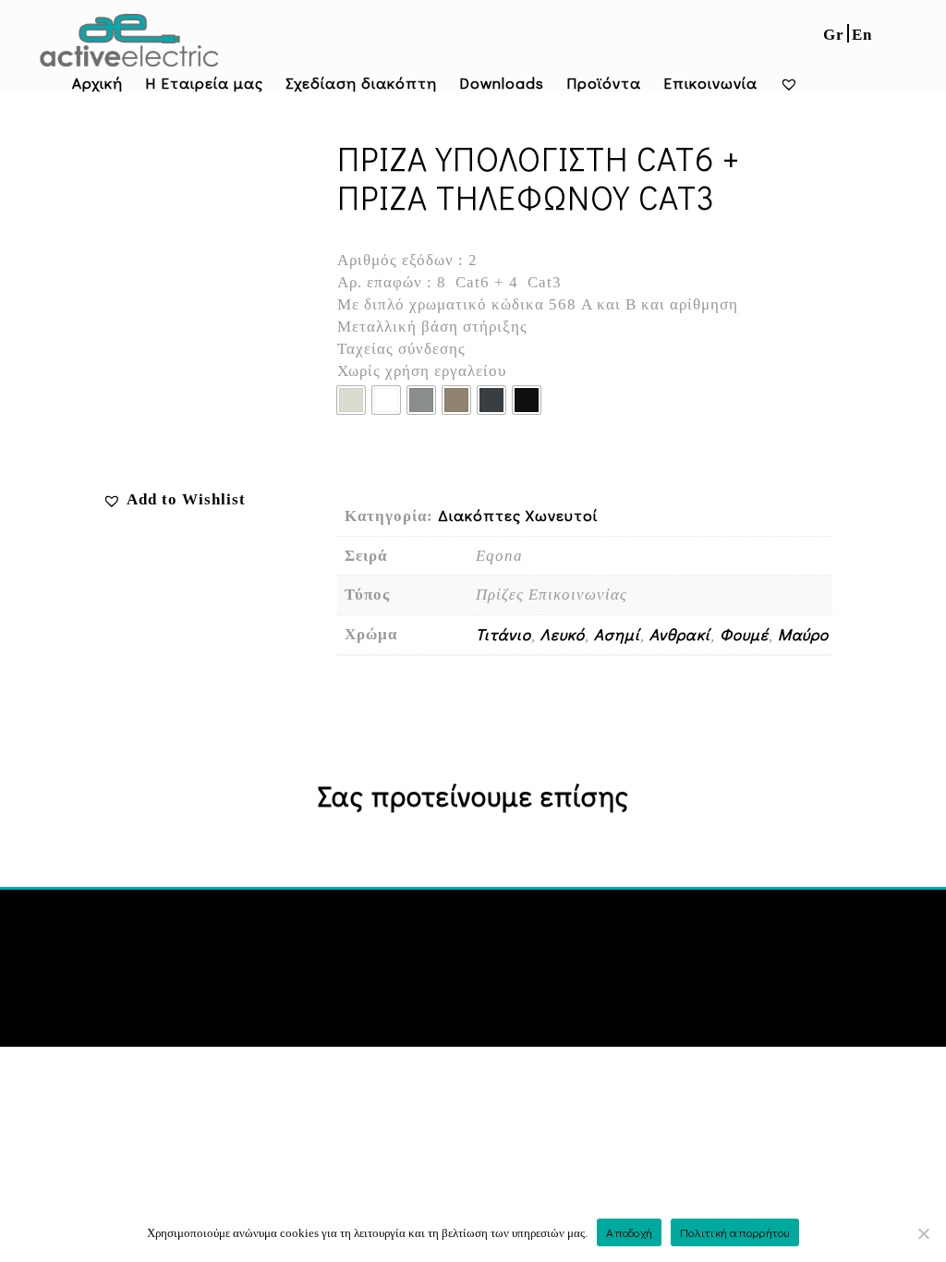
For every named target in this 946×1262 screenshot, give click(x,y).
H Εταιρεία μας (204, 82)
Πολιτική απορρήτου (735, 1232)
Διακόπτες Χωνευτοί (518, 515)
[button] (174, 499)
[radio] (351, 400)
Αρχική (97, 82)
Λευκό (562, 634)
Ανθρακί (679, 634)
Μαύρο (803, 634)
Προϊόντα (603, 82)
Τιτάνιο (503, 634)
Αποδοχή (629, 1232)
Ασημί (617, 634)
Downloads (501, 82)
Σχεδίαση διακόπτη (361, 82)
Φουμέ (744, 634)
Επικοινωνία (710, 82)
